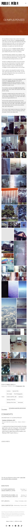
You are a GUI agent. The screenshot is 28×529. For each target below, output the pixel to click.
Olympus (21, 396)
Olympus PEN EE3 (20, 40)
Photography (19, 386)
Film (24, 386)
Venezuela (20, 402)
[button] (4, 119)
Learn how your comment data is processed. (13, 478)
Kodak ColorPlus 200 (11, 396)
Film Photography (18, 394)
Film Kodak (9, 394)
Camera (8, 391)
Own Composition (7, 505)
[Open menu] (26, 3)
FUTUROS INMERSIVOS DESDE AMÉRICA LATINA (8, 489)
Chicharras (4, 409)
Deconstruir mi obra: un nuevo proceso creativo (9, 495)
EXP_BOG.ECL (5, 501)
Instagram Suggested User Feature (17, 408)
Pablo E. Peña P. (10, 384)
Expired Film (15, 391)
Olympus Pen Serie (11, 402)
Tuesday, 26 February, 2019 (8, 420)
